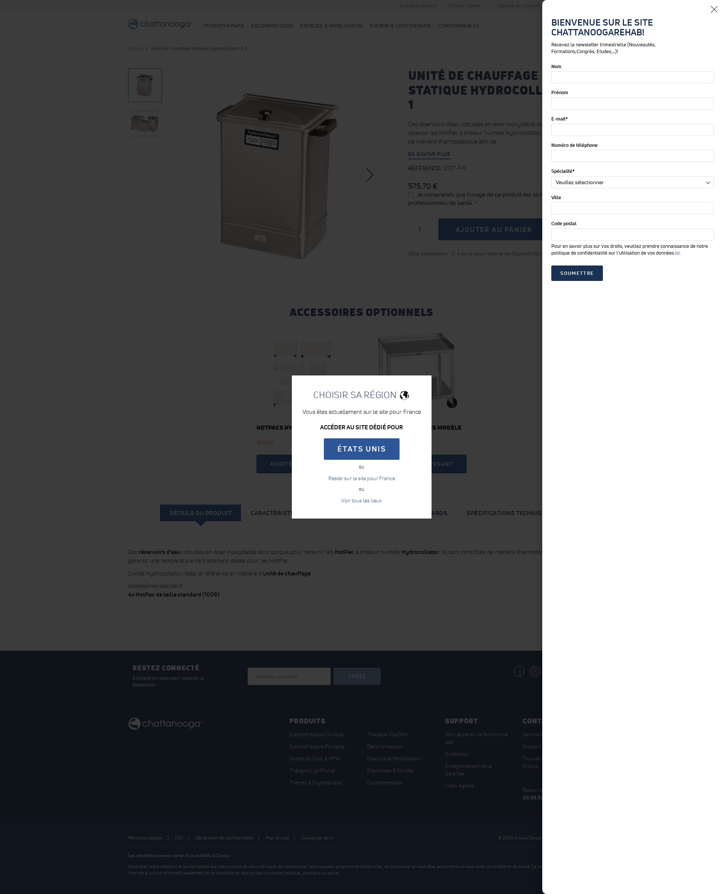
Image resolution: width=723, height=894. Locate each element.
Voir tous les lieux (361, 500)
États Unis (361, 448)
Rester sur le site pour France (361, 478)
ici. (678, 253)
